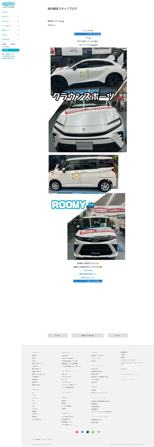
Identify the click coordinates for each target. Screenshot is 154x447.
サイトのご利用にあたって (129, 374)
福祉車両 (34, 416)
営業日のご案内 (36, 385)
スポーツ (34, 403)
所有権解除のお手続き (96, 371)
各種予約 (5, 50)
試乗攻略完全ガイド (66, 419)
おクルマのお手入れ (66, 377)
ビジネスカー (35, 408)
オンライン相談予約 (66, 406)
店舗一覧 (34, 355)
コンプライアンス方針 (98, 398)
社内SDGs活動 (94, 422)
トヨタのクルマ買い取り (67, 358)
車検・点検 (64, 374)
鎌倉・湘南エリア (36, 369)
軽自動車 (34, 411)
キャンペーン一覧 (95, 358)
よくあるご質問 (95, 379)
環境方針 (123, 357)
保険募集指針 (94, 409)
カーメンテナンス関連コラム (69, 385)
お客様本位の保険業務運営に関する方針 (101, 401)
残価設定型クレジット (67, 422)
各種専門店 (34, 379)
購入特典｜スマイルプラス (97, 355)
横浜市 (33, 358)
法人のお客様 (6, 46)
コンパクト (34, 398)
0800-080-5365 (8, 58)
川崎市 (33, 361)
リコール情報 (35, 439)
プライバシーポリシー (128, 379)
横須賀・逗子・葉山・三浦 (38, 374)
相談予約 (64, 400)
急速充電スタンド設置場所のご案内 (99, 377)
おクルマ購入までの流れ (67, 416)
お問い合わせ (94, 382)
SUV (33, 393)
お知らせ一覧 (94, 369)
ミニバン (34, 395)
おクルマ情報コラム (37, 419)
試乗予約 (64, 403)
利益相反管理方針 (95, 406)
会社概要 (93, 390)
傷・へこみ (64, 379)
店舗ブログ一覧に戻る (87, 335)
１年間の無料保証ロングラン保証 (70, 361)
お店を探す (35, 352)
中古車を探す (66, 352)
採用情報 (12, 44)
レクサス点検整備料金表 (67, 387)
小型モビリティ (35, 414)
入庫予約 (64, 408)
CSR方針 (123, 354)
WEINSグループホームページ (98, 393)
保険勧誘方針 (94, 404)
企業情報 (4, 44)
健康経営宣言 (124, 352)
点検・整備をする (67, 371)
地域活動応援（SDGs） (96, 419)
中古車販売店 (35, 377)
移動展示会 (34, 382)
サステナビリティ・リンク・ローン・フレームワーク (132, 363)
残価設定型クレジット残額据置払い (70, 363)
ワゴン (33, 400)
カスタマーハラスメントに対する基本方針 (101, 411)
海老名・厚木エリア (37, 363)
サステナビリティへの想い (99, 416)
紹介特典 (93, 361)
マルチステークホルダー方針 (128, 360)
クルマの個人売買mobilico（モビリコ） (71, 366)
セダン (33, 406)
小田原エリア (35, 366)
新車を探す (35, 390)
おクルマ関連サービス (67, 424)
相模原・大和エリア (37, 371)
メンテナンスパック (66, 382)
